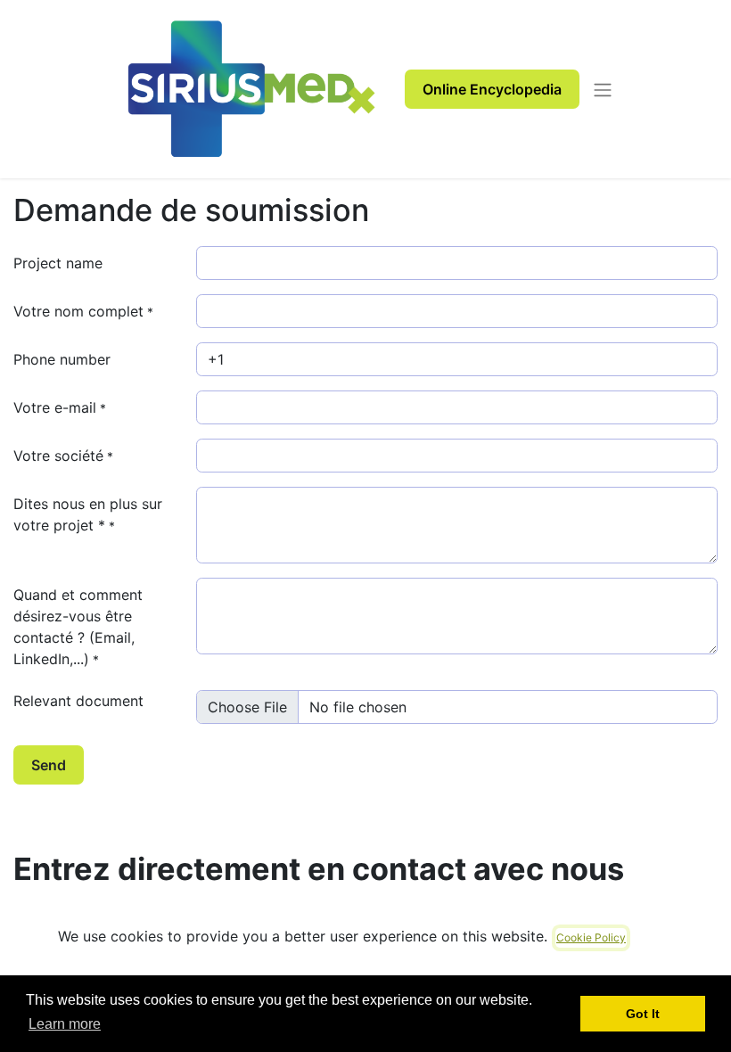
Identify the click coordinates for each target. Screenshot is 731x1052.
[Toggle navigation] (602, 89)
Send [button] (48, 765)
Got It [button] (643, 1014)
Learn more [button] (65, 1023)
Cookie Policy (591, 937)
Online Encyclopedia (492, 89)
